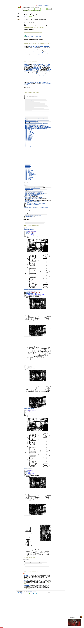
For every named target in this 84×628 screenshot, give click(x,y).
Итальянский (18, 16)
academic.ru (19, 10)
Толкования (25, 10)
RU (50, 5)
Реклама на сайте (34, 591)
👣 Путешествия (20, 592)
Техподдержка (30, 591)
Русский (18, 19)
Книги (34, 10)
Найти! (50, 9)
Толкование (26, 16)
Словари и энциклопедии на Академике (31, 7)
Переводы (29, 10)
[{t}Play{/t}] (33, 22)
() (37, 191)
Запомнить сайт (39, 5)
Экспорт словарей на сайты (20, 593)
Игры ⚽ (38, 10)
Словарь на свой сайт (46, 5)
